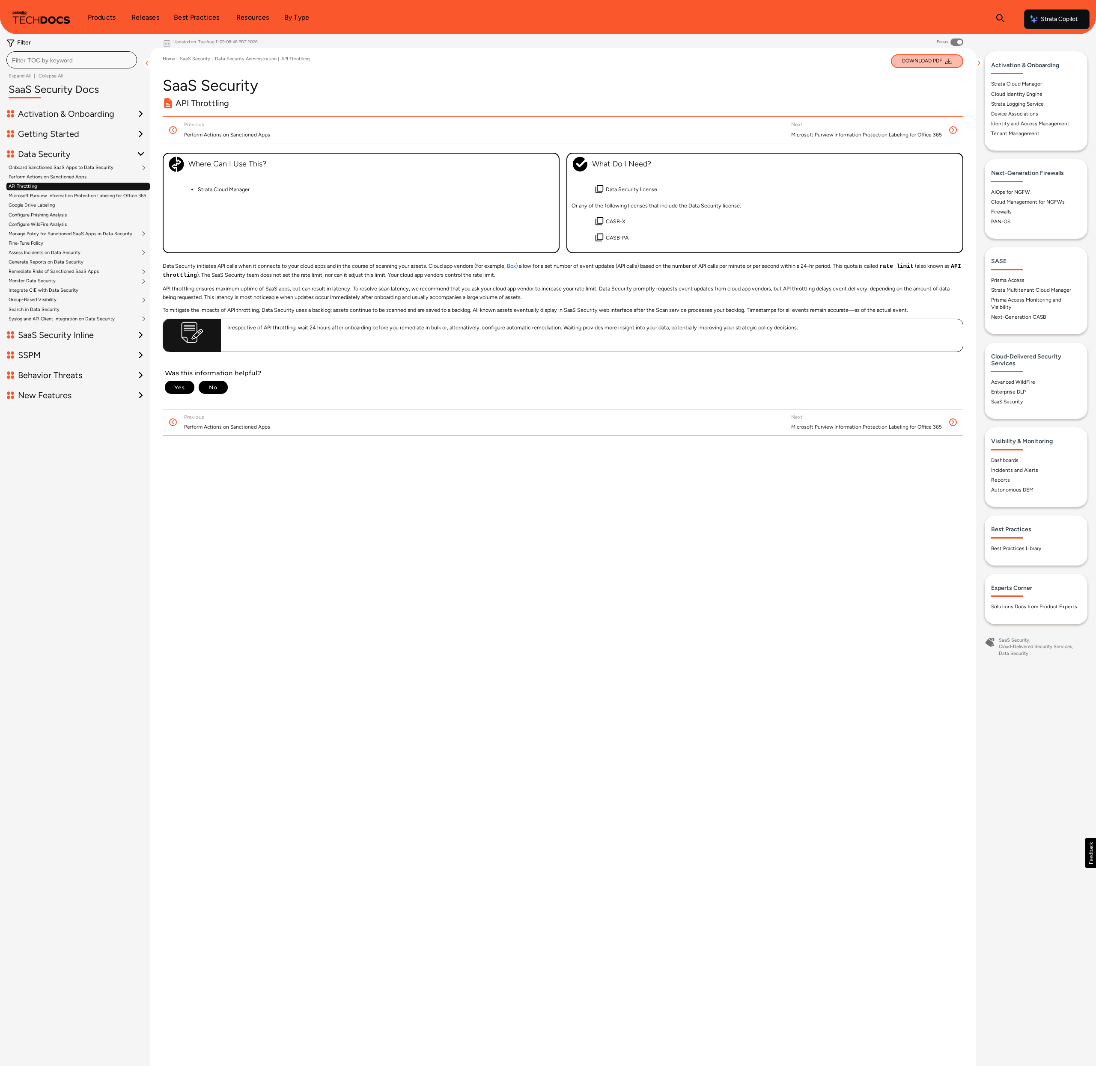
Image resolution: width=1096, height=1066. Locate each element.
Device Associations (1014, 114)
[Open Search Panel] (1000, 19)
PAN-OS (1000, 222)
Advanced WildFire (1013, 382)
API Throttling (23, 186)
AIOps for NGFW (1010, 192)
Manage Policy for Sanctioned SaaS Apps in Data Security (70, 234)
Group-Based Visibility (33, 299)
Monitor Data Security (32, 281)
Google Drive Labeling (32, 205)
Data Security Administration (246, 59)
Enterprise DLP (1008, 392)
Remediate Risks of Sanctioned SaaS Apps (54, 271)
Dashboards (1005, 460)
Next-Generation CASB (1018, 317)
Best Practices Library (1016, 548)
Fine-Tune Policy (26, 243)
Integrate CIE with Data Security (43, 290)
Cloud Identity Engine (1016, 94)
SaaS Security (195, 59)
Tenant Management (1015, 133)
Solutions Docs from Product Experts (1034, 607)
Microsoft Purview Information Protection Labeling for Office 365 (77, 195)
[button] (1090, 853)
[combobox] (71, 59)
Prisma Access (1008, 280)
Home (169, 59)
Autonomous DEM (1012, 490)
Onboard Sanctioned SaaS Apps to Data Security (61, 167)
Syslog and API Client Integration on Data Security (62, 319)
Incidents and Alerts (1014, 470)
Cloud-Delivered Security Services (1035, 646)
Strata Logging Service (1017, 104)
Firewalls (1001, 212)
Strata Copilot (1059, 19)
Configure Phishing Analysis (38, 215)
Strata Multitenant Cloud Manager (1031, 290)
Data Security (1013, 653)
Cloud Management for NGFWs (1028, 202)
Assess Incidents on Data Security (44, 252)
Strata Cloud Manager (1016, 84)
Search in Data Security (34, 309)
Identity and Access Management (1030, 124)
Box (511, 266)
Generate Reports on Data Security (46, 262)
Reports (1000, 480)
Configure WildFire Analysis (38, 224)
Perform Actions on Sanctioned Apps (47, 177)
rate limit (896, 266)
